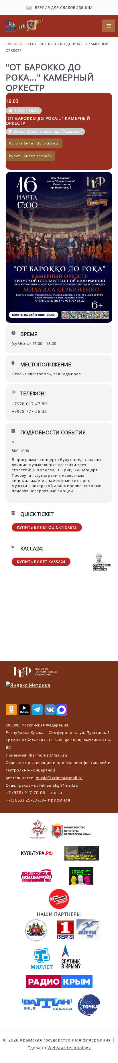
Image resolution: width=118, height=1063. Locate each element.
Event (31, 44)
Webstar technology (69, 1047)
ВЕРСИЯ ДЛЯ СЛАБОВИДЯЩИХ (63, 7)
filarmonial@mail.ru (48, 755)
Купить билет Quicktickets (47, 527)
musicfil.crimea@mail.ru (59, 777)
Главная (14, 44)
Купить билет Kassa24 (41, 561)
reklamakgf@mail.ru (58, 785)
